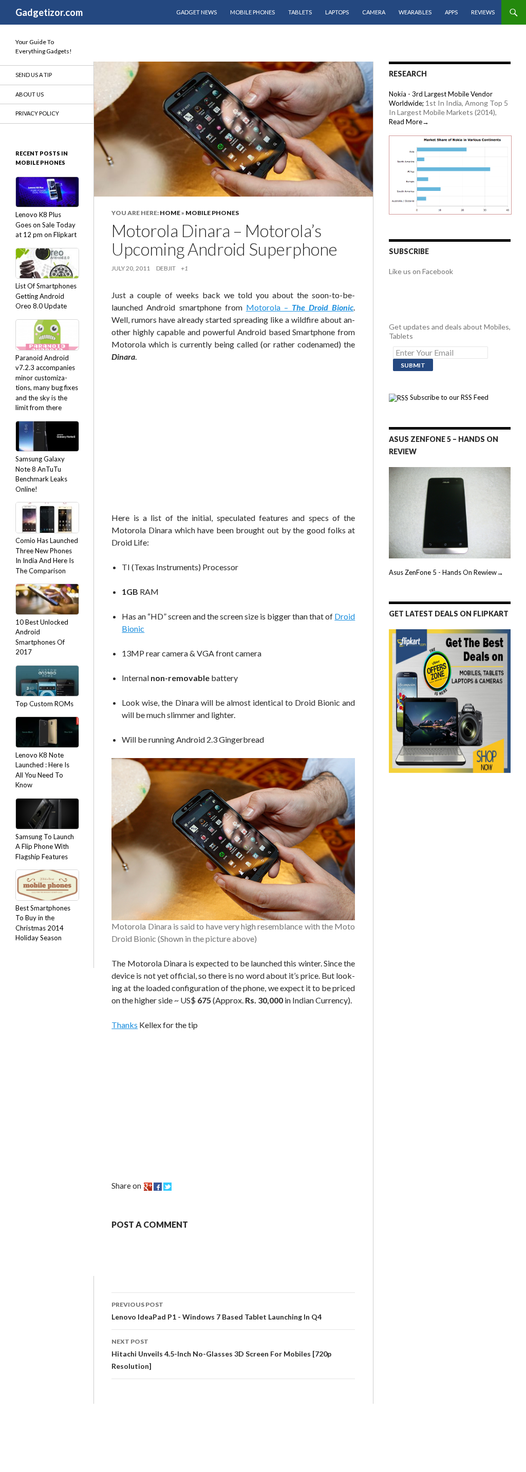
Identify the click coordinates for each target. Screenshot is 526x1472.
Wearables (415, 12)
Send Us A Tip (33, 74)
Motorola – (300, 307)
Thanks (124, 1025)
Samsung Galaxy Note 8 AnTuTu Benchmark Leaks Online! (41, 474)
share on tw (167, 1187)
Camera (373, 12)
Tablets (300, 12)
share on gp (148, 1187)
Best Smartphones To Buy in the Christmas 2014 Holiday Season (42, 923)
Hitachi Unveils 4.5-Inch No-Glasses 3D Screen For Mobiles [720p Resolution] (221, 1354)
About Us (29, 94)
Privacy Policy (37, 113)
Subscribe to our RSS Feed (448, 397)
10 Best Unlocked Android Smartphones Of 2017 (41, 637)
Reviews (483, 12)
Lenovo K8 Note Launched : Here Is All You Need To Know (42, 770)
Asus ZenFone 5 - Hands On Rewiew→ (446, 572)
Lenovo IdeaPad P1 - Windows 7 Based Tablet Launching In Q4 (216, 1311)
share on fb (158, 1187)
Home (170, 213)
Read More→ (409, 122)
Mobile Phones (252, 12)
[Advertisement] (188, 439)
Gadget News (196, 12)
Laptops (337, 12)
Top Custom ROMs (44, 704)
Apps (451, 12)
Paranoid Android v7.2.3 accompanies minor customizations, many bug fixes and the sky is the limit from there (46, 383)
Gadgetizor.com (49, 12)
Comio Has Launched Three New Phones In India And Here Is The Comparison (46, 555)
